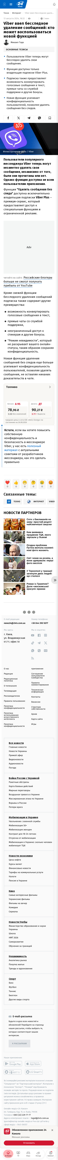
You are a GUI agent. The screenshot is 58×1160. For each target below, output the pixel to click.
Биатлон (13, 995)
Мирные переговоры (19, 790)
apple (34, 1063)
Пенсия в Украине (18, 880)
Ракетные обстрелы (19, 782)
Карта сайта (37, 719)
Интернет (17, 13)
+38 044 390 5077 (39, 623)
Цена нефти (15, 860)
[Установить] (29, 1137)
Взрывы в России (17, 803)
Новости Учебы (18, 922)
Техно (7, 13)
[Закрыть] (52, 1130)
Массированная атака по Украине (26, 799)
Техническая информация (37, 691)
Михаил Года (17, 42)
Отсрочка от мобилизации (22, 838)
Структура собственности (38, 708)
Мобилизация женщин (20, 829)
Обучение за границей (20, 946)
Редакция (8, 674)
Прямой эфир (16, 755)
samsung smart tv (34, 1072)
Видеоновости (16, 759)
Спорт (12, 979)
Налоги (12, 876)
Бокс (11, 983)
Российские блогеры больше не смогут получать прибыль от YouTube (28, 281)
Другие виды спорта (19, 999)
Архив (34, 714)
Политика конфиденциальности (14, 707)
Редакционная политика (10, 680)
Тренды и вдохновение (20, 968)
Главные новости (18, 747)
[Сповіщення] (54, 4)
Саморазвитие (16, 942)
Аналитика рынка (18, 960)
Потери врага (16, 807)
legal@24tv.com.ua (40, 1118)
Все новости (16, 743)
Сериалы (13, 911)
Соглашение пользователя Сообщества (38, 676)
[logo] (20, 4)
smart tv (13, 1072)
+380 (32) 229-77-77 (22, 1115)
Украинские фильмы (19, 899)
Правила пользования (14, 701)
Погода (12, 768)
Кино (12, 891)
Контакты (35, 697)
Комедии (13, 907)
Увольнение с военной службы (24, 821)
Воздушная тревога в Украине (24, 794)
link (33, 635)
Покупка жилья (16, 964)
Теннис (12, 991)
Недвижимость (18, 956)
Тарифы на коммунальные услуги (26, 872)
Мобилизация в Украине (23, 817)
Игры (33, 724)
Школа (12, 933)
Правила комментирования (40, 684)
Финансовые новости (20, 868)
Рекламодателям (12, 696)
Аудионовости (16, 763)
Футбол (12, 987)
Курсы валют (15, 864)
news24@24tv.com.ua (14, 623)
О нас (6, 669)
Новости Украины (18, 751)
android (13, 1063)
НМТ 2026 (13, 937)
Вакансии (35, 702)
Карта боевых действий (21, 786)
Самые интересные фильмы (23, 895)
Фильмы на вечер (18, 903)
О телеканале (10, 686)
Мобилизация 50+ (18, 825)
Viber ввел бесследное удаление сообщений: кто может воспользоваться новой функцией (39, 13)
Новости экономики (21, 856)
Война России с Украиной (24, 778)
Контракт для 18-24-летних (22, 834)
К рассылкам (19, 1043)
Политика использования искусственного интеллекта (11, 716)
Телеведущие (10, 691)
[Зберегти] (49, 118)
